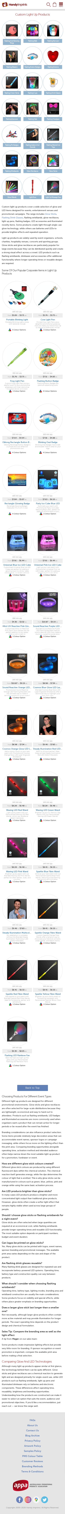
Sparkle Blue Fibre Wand (48, 871)
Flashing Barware (53, 41)
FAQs (32, 1420)
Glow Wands (11, 197)
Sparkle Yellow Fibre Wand (48, 994)
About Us (32, 1425)
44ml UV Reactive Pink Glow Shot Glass (21, 626)
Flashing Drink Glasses (53, 93)
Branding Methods (32, 1466)
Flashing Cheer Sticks (12, 93)
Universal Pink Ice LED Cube (47, 565)
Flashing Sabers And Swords (32, 146)
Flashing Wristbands (11, 171)
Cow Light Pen (48, 319)
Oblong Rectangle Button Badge (18, 442)
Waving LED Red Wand (17, 810)
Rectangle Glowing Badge (17, 503)
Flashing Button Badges (32, 67)
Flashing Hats (32, 119)
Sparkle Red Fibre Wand (17, 994)
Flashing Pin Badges (11, 145)
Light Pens (32, 197)
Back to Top (32, 1087)
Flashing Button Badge (48, 381)
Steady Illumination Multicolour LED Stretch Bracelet (28, 933)
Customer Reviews (32, 1461)
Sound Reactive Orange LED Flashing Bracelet (24, 687)
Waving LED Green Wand (48, 810)
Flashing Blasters (11, 67)
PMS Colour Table (32, 1456)
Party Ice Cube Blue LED (48, 503)
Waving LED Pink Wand (17, 871)
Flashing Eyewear (12, 119)
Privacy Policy (32, 1440)
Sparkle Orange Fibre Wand (48, 933)
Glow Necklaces (32, 171)
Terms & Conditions (32, 1471)
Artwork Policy (32, 1446)
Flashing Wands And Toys (53, 146)
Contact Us (32, 1430)
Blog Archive (32, 1435)
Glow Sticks (53, 171)
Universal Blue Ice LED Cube (17, 565)
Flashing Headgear (53, 119)
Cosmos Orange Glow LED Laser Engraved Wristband (28, 749)
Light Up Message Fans (53, 197)
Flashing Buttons (53, 67)
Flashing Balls (32, 41)
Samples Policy (32, 1451)
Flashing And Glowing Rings (11, 42)
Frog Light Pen (17, 381)
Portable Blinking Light (17, 319)
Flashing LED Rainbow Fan (17, 1055)
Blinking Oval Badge (47, 442)
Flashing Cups (32, 93)
